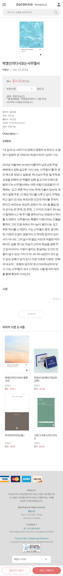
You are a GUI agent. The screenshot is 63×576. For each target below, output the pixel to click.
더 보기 (31, 314)
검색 (56, 12)
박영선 (5, 69)
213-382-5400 (33, 528)
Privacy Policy (21, 538)
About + (31, 490)
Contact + (31, 524)
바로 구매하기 (47, 570)
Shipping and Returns (38, 538)
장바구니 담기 (16, 570)
